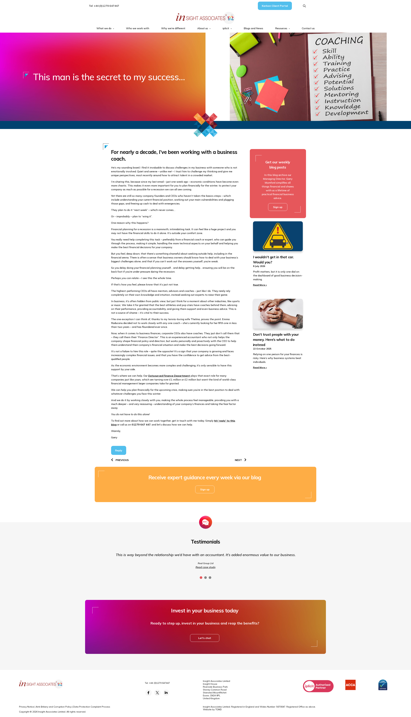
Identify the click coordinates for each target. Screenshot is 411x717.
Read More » (260, 284)
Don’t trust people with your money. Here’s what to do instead (276, 339)
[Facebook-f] (148, 693)
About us (202, 28)
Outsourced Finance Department (169, 375)
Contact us (308, 28)
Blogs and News (253, 28)
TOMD (218, 709)
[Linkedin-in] (166, 693)
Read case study (206, 567)
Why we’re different (173, 28)
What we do (103, 28)
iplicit (226, 28)
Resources (281, 28)
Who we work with (137, 28)
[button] (304, 6)
